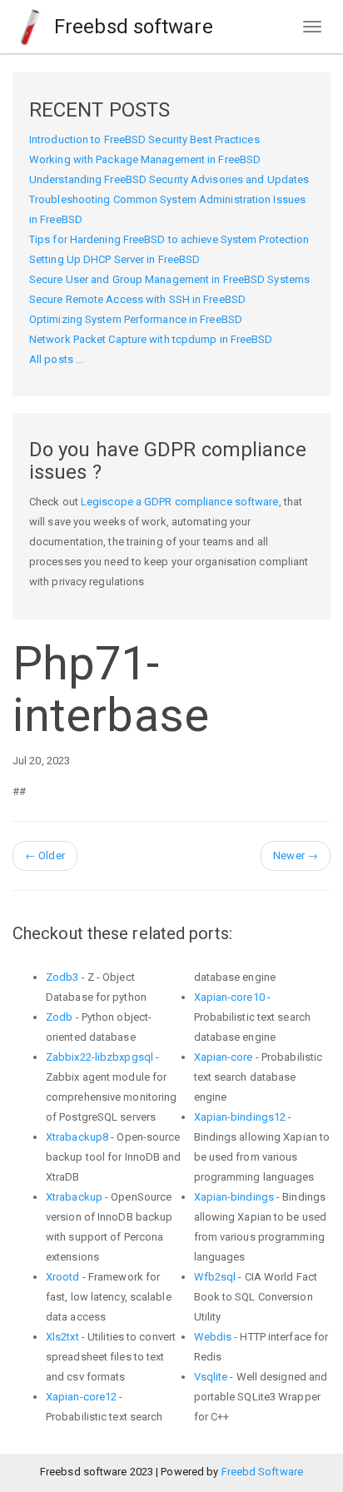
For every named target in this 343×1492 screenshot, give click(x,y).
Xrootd (63, 1277)
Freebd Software (262, 1471)
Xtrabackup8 (77, 1137)
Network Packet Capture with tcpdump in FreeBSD (151, 339)
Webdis (213, 1336)
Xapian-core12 (81, 1396)
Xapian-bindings (234, 1197)
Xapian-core (223, 1057)
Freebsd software (131, 26)
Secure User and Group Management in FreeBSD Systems (169, 279)
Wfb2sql (215, 1277)
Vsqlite (211, 1376)
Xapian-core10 (229, 997)
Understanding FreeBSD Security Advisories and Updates (169, 179)
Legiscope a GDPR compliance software (180, 501)
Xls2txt (62, 1336)
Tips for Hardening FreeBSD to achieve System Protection (169, 239)
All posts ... (56, 359)
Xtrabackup (74, 1197)
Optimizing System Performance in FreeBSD (135, 319)
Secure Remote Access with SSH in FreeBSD (137, 299)
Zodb (59, 1017)
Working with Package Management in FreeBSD (145, 159)
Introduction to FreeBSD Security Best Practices (144, 139)
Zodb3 (62, 977)
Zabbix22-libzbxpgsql (99, 1057)
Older (45, 855)
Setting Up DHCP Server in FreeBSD (114, 259)
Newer (295, 855)
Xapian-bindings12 (240, 1117)
